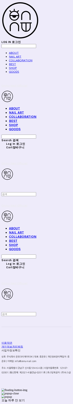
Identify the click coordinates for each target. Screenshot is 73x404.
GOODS (14, 71)
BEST (12, 64)
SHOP (13, 68)
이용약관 (6, 343)
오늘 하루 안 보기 (13, 400)
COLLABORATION (20, 60)
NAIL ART (15, 56)
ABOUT (14, 53)
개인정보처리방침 (12, 346)
